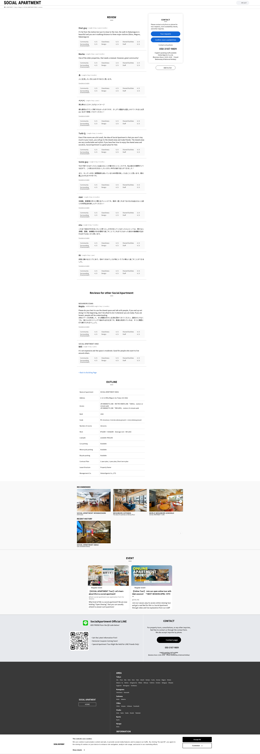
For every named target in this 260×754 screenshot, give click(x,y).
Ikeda (122, 713)
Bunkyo (148, 680)
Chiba (118, 703)
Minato (169, 680)
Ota (117, 680)
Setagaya (164, 683)
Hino (133, 680)
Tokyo (15, 7)
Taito (137, 680)
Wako (118, 699)
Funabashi (136, 706)
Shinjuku (170, 683)
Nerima (126, 683)
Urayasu (123, 706)
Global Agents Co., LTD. (108, 473)
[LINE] (95, 709)
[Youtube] (90, 709)
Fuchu (153, 680)
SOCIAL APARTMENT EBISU (30, 7)
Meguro (20, 7)
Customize (196, 745)
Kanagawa (120, 689)
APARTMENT (10, 7)
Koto (129, 680)
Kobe (117, 726)
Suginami (119, 685)
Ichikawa (129, 706)
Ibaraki (132, 713)
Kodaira (158, 683)
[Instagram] (80, 709)
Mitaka (140, 683)
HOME (87, 704)
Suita (117, 713)
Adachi (142, 680)
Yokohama (119, 692)
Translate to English (84, 83)
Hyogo (118, 724)
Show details (77, 750)
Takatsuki (137, 713)
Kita (125, 680)
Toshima (152, 683)
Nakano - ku (119, 683)
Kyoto (118, 717)
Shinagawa (126, 685)
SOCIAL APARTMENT (87, 700)
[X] (85, 709)
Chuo (121, 680)
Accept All (197, 739)
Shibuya (146, 683)
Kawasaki (126, 692)
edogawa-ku (133, 683)
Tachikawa (134, 685)
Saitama (119, 696)
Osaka (118, 710)
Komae (158, 680)
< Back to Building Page (88, 372)
